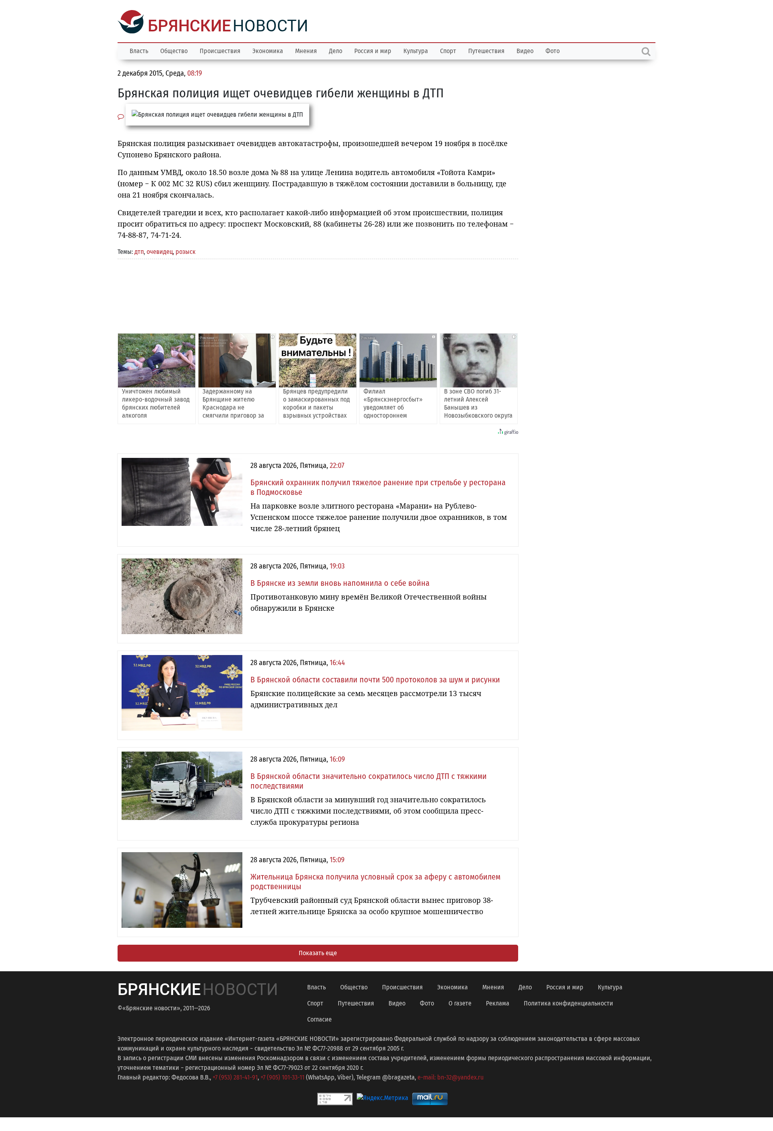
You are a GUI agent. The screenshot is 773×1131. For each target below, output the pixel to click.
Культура (415, 50)
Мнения (306, 50)
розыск (186, 251)
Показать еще (318, 952)
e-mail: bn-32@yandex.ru (451, 1076)
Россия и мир (372, 50)
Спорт (448, 50)
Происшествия (220, 50)
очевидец (160, 251)
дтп (139, 251)
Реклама (497, 1002)
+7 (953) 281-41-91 (235, 1076)
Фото (553, 50)
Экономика (267, 50)
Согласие (319, 1018)
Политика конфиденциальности (568, 1002)
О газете (460, 1002)
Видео (525, 50)
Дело (335, 50)
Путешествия (486, 50)
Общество (174, 50)
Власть (139, 50)
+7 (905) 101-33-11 (282, 1076)
